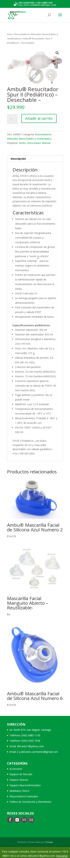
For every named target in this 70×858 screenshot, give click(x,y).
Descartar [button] (62, 855)
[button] (57, 53)
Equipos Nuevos (19, 779)
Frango (49, 842)
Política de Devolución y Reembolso (30, 801)
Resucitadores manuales (24, 796)
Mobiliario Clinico (19, 790)
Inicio (10, 34)
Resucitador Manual (38, 143)
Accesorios (16, 768)
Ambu (22, 143)
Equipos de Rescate (21, 774)
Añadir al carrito (39, 118)
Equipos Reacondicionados (25, 785)
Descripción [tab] (18, 158)
